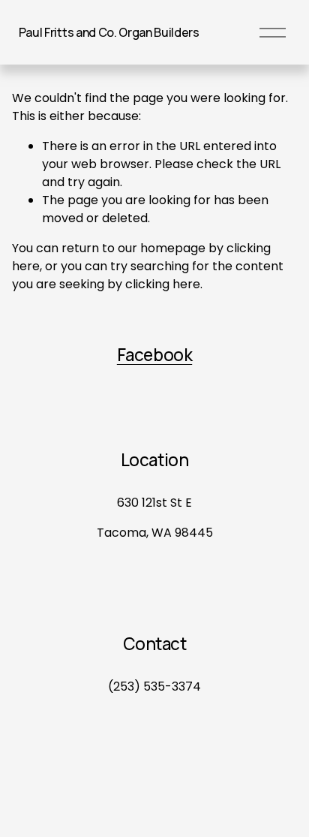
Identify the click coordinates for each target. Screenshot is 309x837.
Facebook (154, 355)
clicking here (162, 284)
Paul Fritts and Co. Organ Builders (109, 32)
